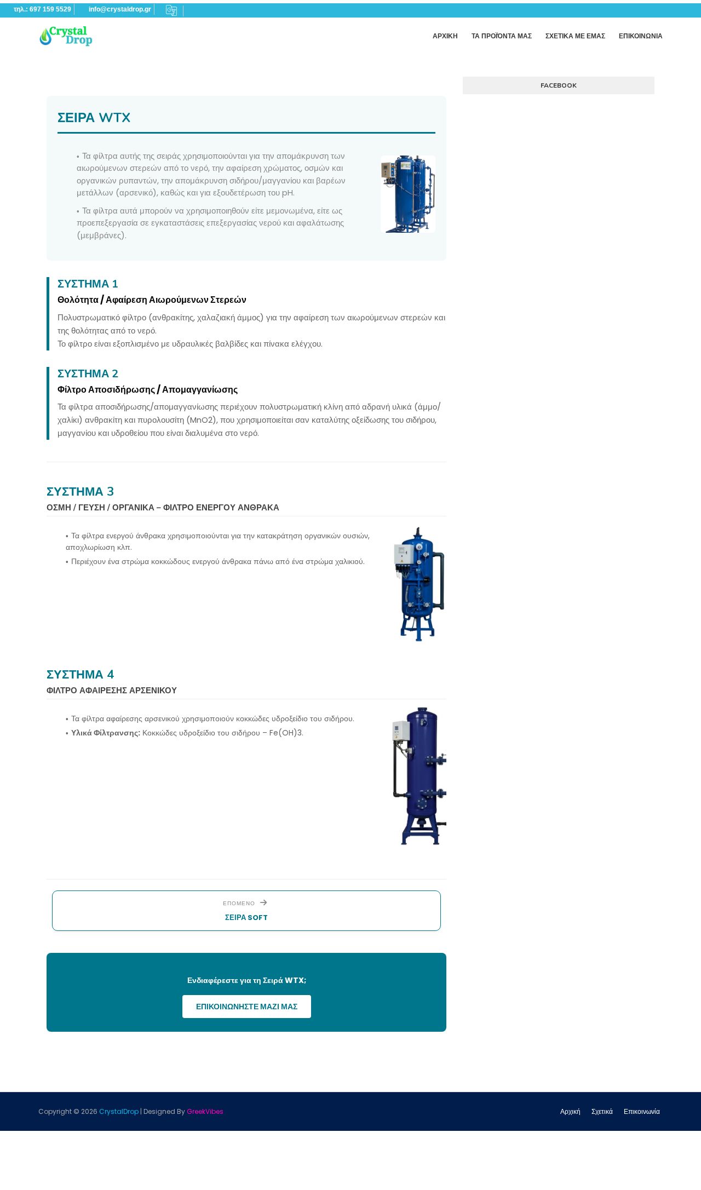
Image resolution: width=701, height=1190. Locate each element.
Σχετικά (602, 1111)
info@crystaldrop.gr (120, 9)
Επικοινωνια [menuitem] (641, 36)
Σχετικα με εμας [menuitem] (575, 36)
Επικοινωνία (642, 1111)
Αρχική (570, 1111)
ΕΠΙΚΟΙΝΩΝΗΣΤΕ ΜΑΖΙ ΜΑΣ (246, 1006)
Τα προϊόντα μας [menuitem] (502, 36)
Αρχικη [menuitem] (445, 36)
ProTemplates (248, 1111)
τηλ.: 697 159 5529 (42, 9)
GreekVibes (205, 1111)
